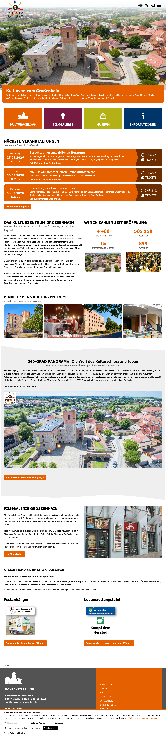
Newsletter (106, 684)
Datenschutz (106, 700)
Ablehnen (36, 728)
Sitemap (104, 709)
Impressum (105, 696)
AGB (101, 692)
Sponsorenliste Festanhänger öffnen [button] (24, 643)
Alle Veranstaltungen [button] (16, 206)
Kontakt (104, 688)
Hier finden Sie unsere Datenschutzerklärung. (142, 718)
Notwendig (12, 723)
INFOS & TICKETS (151, 157)
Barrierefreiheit (109, 704)
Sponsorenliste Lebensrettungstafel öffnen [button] (108, 643)
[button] (159, 5)
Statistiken (59, 723)
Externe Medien (38, 723)
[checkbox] (5, 722)
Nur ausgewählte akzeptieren (16, 728)
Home (6, 665)
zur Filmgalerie (13, 554)
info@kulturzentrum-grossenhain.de (21, 702)
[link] (140, 5)
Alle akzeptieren (50, 728)
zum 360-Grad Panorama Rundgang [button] (24, 477)
